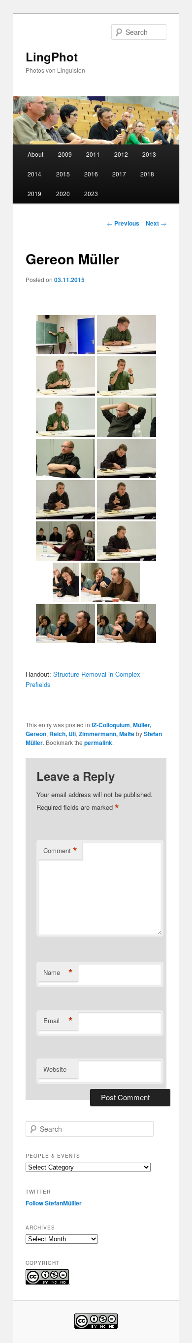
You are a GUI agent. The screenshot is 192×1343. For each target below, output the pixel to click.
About (35, 154)
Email (58, 1021)
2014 (34, 174)
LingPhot (52, 56)
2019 (34, 193)
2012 (121, 154)
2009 (65, 154)
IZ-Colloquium (111, 724)
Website (54, 1069)
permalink (98, 742)
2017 (119, 174)
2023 (91, 193)
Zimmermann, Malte (106, 733)
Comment (60, 850)
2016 (91, 174)
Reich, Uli (62, 733)
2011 (93, 154)
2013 (149, 154)
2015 (63, 174)
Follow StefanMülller (54, 1203)
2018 (147, 174)
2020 (63, 193)
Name (58, 972)
